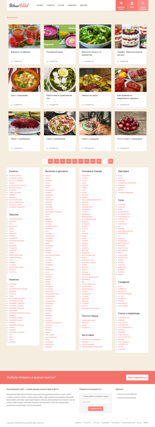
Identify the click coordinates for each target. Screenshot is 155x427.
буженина (86, 279)
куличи (48, 248)
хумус (11, 229)
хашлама (85, 299)
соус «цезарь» (123, 342)
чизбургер (122, 298)
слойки (48, 284)
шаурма (85, 241)
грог (10, 335)
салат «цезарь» (15, 192)
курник (48, 313)
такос (11, 243)
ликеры (12, 315)
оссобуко (85, 303)
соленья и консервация (91, 339)
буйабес (121, 270)
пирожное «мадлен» (53, 323)
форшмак (13, 245)
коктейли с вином (16, 318)
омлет (120, 178)
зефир (47, 282)
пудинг (48, 197)
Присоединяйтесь (137, 377)
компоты (12, 294)
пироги (48, 176)
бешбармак (86, 294)
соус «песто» (123, 322)
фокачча (48, 306)
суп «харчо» (123, 250)
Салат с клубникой (55, 139)
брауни (48, 219)
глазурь (48, 308)
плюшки (48, 320)
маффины (49, 195)
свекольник (122, 255)
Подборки (105, 423)
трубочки (49, 299)
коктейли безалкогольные (19, 313)
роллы (84, 192)
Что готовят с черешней (129, 139)
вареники (85, 214)
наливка (12, 342)
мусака (84, 245)
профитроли (50, 301)
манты (84, 258)
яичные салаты (15, 188)
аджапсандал (87, 289)
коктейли (12, 284)
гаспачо (121, 221)
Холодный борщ (54, 52)
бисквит (48, 224)
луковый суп (123, 233)
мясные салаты (15, 176)
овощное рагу (87, 207)
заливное (13, 250)
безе (47, 267)
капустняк (122, 267)
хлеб (47, 188)
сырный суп (122, 224)
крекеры (48, 277)
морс (11, 339)
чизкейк (48, 202)
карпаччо (13, 233)
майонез (121, 320)
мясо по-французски (90, 277)
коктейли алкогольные (18, 289)
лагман (121, 262)
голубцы (85, 205)
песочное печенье (52, 255)
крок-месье (122, 303)
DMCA (145, 423)
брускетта (122, 291)
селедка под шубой (17, 207)
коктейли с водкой (16, 308)
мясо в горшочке (88, 255)
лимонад (12, 291)
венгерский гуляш (89, 219)
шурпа (120, 260)
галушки (85, 296)
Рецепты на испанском (126, 398)
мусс (47, 217)
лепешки (48, 229)
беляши (48, 327)
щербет (48, 250)
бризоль (85, 301)
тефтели (85, 202)
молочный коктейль (17, 298)
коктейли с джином (16, 303)
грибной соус (123, 325)
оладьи (48, 192)
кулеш (120, 274)
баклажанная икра (16, 241)
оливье (12, 195)
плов (84, 190)
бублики (48, 330)
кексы (47, 183)
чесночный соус (124, 337)
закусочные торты (16, 267)
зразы (84, 236)
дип (10, 224)
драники (121, 188)
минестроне (123, 248)
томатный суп (123, 212)
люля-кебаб (86, 286)
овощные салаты (16, 178)
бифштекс (86, 253)
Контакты (115, 423)
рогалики (49, 289)
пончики (48, 260)
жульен (85, 226)
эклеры (48, 279)
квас (11, 337)
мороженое (50, 190)
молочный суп (123, 243)
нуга (47, 272)
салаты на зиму (88, 344)
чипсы (11, 231)
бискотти (49, 274)
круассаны (49, 291)
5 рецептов (18, 148)
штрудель (49, 245)
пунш (11, 296)
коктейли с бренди (16, 325)
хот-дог (121, 296)
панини (121, 301)
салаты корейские (16, 202)
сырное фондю (15, 257)
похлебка (122, 245)
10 (99, 161)
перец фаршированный (91, 200)
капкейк (48, 233)
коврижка (49, 303)
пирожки (48, 207)
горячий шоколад (16, 301)
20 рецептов (53, 148)
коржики (48, 315)
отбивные (86, 209)
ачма (47, 340)
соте (83, 231)
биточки (85, 250)
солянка (121, 229)
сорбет (48, 253)
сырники (121, 180)
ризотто (85, 306)
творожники (50, 296)
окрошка (121, 238)
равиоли (85, 323)
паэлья (85, 229)
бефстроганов (87, 260)
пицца (84, 325)
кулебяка (49, 342)
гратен (84, 212)
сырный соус (123, 344)
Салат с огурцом (90, 139)
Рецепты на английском (127, 394)
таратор (121, 265)
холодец (12, 265)
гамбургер (122, 289)
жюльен (12, 270)
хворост (48, 318)
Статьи (96, 423)
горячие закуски (15, 219)
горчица (121, 330)
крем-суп (121, 207)
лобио (11, 253)
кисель (12, 327)
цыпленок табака (89, 262)
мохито (12, 322)
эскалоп (85, 270)
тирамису (49, 241)
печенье (48, 180)
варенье (85, 342)
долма (84, 265)
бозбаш (121, 272)
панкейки (49, 238)
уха (119, 236)
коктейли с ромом (16, 306)
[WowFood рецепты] (19, 5)
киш (47, 231)
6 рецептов (18, 105)
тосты (120, 286)
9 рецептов (124, 61)
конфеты (49, 221)
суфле (47, 214)
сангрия (12, 330)
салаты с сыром (15, 205)
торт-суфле (49, 335)
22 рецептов (124, 148)
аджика (121, 339)
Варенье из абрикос (21, 52)
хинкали (85, 272)
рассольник (122, 241)
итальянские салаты (17, 185)
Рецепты (87, 423)
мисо (120, 253)
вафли (48, 258)
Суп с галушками (19, 95)
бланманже (50, 270)
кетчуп (121, 347)
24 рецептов (124, 105)
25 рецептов (89, 61)
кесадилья (13, 248)
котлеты (85, 178)
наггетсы (12, 272)
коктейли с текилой (16, 332)
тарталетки (49, 236)
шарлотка (49, 209)
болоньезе (86, 327)
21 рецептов (89, 105)
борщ (120, 209)
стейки (84, 188)
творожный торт (51, 294)
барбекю (121, 332)
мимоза (12, 197)
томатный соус (124, 318)
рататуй (85, 233)
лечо (11, 260)
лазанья (85, 195)
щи (119, 226)
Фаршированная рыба (91, 308)
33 (111, 161)
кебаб (84, 238)
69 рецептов (89, 148)
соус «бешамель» (125, 327)
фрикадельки (87, 217)
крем (47, 243)
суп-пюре (122, 204)
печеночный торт (89, 284)
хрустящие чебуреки (53, 212)
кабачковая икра (16, 255)
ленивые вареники (125, 192)
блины (47, 185)
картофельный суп (125, 231)
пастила (48, 325)
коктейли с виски (16, 320)
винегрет (12, 190)
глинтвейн (13, 310)
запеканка (86, 176)
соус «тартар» (123, 335)
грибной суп (123, 219)
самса (47, 332)
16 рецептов (53, 105)
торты (47, 178)
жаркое (85, 197)
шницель (85, 248)
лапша (84, 180)
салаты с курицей (16, 180)
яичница (121, 185)
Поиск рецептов (128, 423)
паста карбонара (88, 320)
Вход (139, 423)
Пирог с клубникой (20, 139)
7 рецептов (18, 61)
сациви (12, 262)
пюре (84, 183)
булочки (48, 205)
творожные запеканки (127, 183)
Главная (78, 423)
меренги (48, 347)
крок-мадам (123, 306)
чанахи (84, 291)
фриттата (13, 226)
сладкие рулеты (51, 226)
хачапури (49, 265)
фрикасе (85, 267)
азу (83, 282)
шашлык (85, 185)
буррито (85, 243)
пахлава (48, 311)
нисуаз (12, 183)
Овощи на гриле (90, 95)
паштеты (12, 221)
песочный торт (51, 337)
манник (48, 262)
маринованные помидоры (92, 347)
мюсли (120, 190)
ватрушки (49, 286)
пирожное (49, 200)
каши (120, 176)
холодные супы (124, 214)
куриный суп (123, 257)
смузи (11, 286)
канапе (12, 236)
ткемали (121, 349)
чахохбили (86, 274)
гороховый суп (124, 216)
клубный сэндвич (125, 294)
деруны (85, 221)
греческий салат (15, 200)
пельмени (86, 224)
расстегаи (49, 344)
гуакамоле (13, 238)
